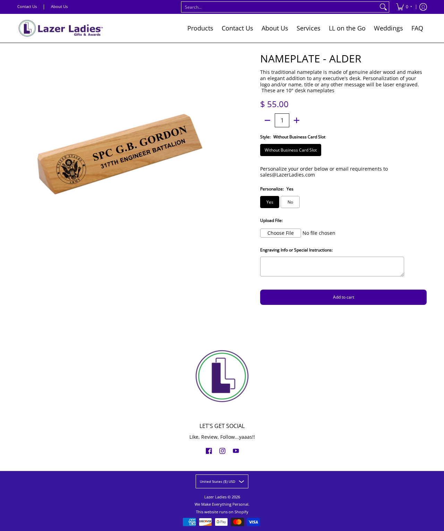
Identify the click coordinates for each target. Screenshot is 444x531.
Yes (269, 202)
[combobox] (279, 7)
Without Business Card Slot (291, 150)
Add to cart (343, 297)
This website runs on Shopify (222, 511)
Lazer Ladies (215, 497)
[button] (209, 450)
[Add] (296, 120)
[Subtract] (267, 120)
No (290, 202)
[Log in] (423, 7)
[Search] (383, 7)
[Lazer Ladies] (60, 28)
